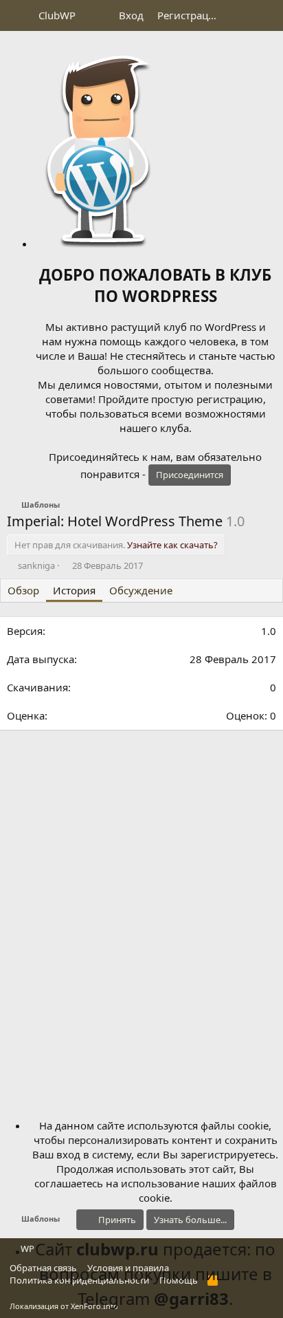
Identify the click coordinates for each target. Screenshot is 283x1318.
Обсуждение (140, 590)
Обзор (23, 590)
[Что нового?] (239, 15)
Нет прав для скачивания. (116, 545)
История (74, 590)
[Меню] (19, 16)
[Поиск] (266, 15)
